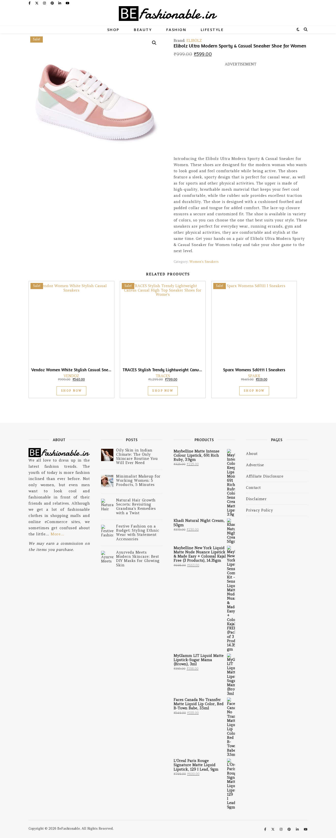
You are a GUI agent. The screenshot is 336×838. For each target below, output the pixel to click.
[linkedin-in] (60, 3)
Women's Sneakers (204, 262)
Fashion (176, 29)
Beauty (143, 29)
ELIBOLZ (194, 40)
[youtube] (67, 3)
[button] (154, 42)
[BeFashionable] (168, 16)
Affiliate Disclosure (264, 476)
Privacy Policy (259, 510)
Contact (253, 487)
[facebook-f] (30, 3)
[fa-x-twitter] (37, 3)
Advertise (255, 465)
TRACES (163, 375)
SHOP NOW (71, 390)
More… (57, 534)
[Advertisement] (240, 113)
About (252, 453)
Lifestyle (212, 29)
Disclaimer (256, 499)
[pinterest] (53, 3)
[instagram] (45, 3)
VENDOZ (71, 375)
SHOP (113, 29)
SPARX (254, 375)
